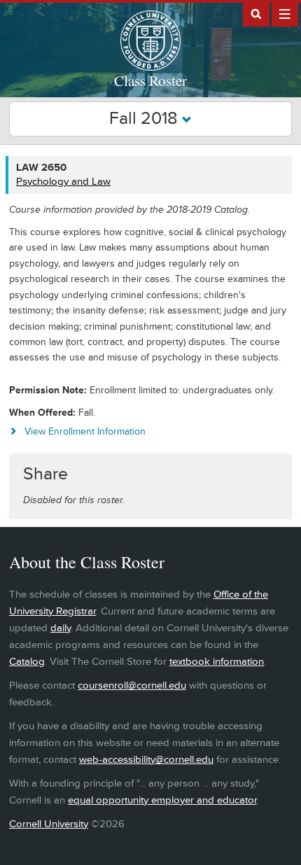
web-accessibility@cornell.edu (146, 759)
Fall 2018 (145, 118)
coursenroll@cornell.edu (132, 685)
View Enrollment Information (85, 431)
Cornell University (48, 824)
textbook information (216, 661)
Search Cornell (256, 13)
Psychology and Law (63, 181)
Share (45, 474)
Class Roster (150, 80)
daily (60, 628)
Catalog (27, 661)
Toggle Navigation (285, 13)
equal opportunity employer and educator (162, 800)
